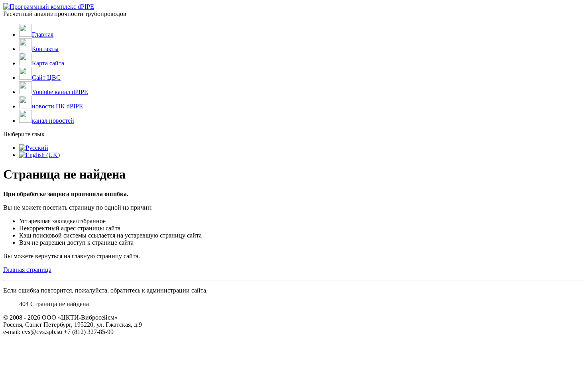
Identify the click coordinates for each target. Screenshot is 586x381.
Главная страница (27, 269)
